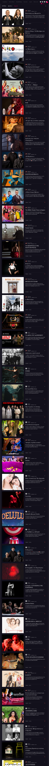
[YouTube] (42, 1)
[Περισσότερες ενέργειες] (45, 10)
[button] (47, 2)
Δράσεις (10, 6)
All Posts (4, 6)
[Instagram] (44, 1)
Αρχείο (16, 6)
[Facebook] (40, 1)
